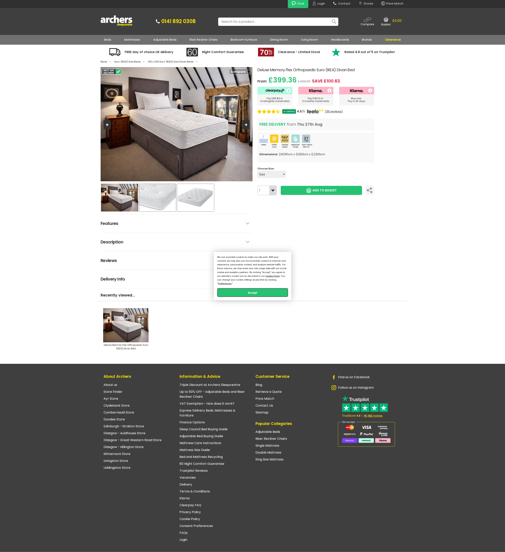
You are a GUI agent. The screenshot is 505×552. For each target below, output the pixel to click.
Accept (252, 292)
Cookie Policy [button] (273, 276)
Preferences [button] (225, 283)
